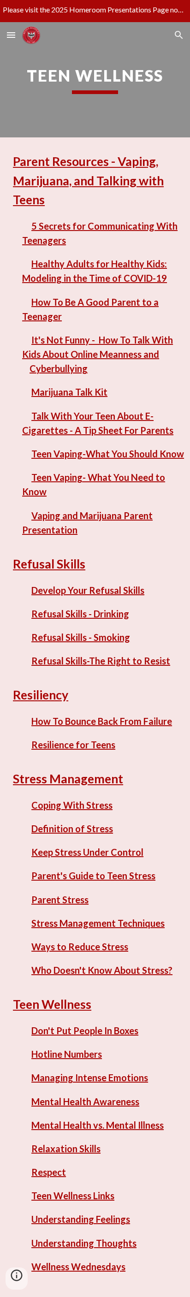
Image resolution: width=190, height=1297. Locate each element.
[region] (95, 11)
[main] (95, 80)
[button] (11, 34)
